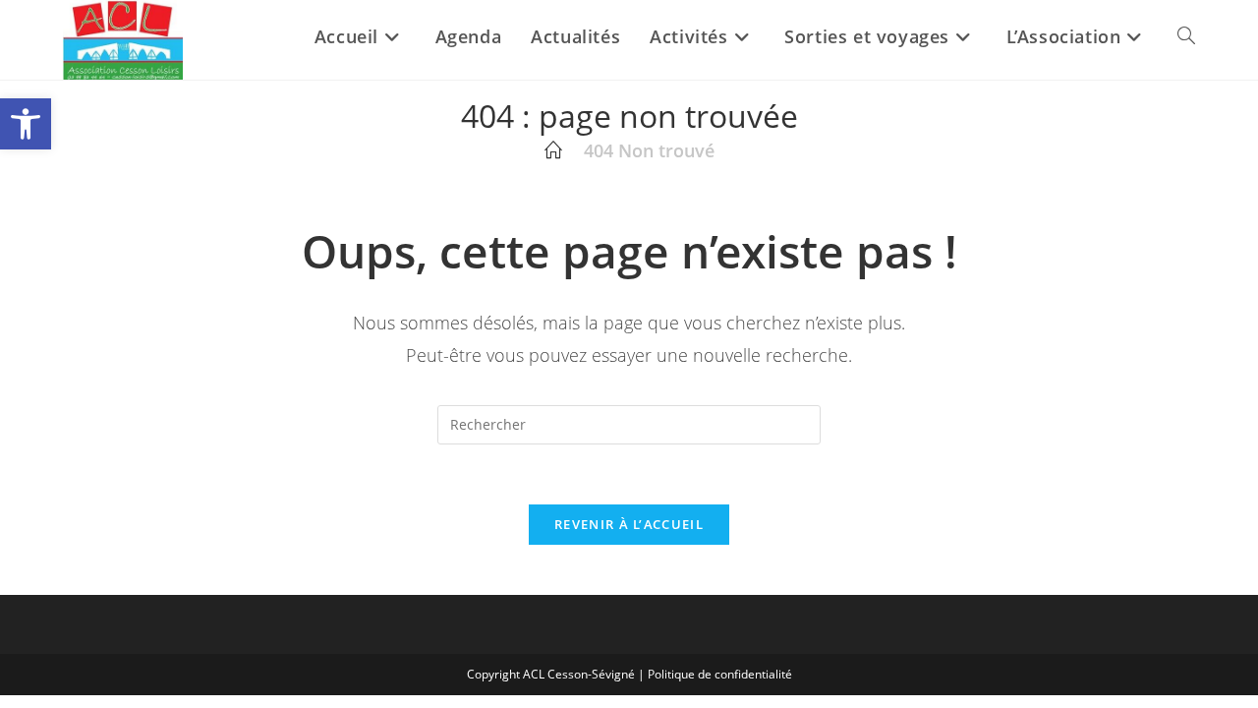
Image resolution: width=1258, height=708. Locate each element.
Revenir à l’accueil (629, 524)
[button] (25, 123)
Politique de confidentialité (720, 674)
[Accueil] (553, 150)
